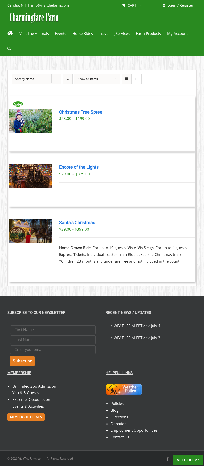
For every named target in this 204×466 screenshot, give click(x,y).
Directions (119, 416)
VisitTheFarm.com (30, 458)
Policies (117, 403)
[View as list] (136, 79)
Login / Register (180, 5)
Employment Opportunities (134, 430)
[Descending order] (68, 79)
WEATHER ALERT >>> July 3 (137, 337)
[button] (9, 48)
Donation (119, 423)
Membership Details (26, 417)
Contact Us (120, 436)
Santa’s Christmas (77, 222)
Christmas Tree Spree (80, 112)
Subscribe (22, 361)
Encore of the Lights (79, 167)
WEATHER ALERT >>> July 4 (137, 325)
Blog (114, 410)
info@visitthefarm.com (50, 5)
